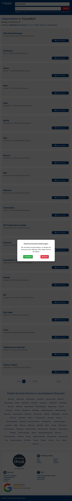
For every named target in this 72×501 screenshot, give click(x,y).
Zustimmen (28, 257)
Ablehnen (45, 257)
